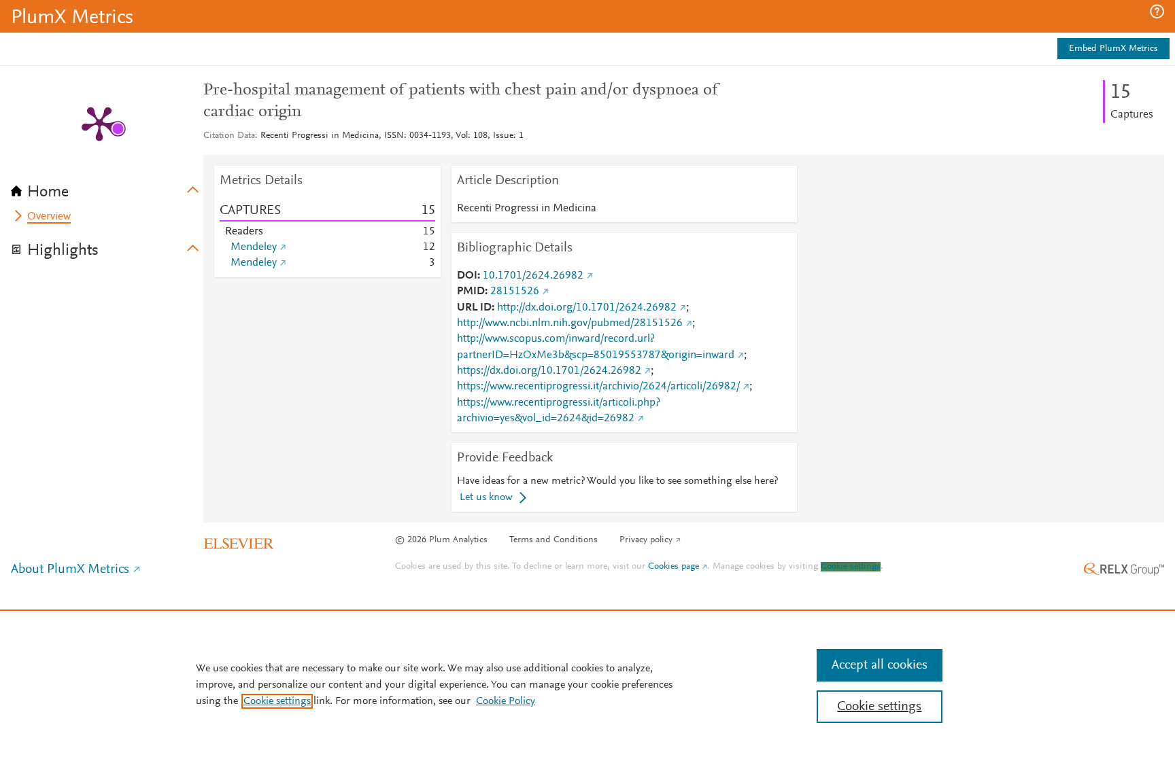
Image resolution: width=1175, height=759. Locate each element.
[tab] (107, 187)
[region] (587, 684)
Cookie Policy (505, 701)
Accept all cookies (879, 665)
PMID (471, 291)
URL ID (474, 307)
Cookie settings (851, 566)
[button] (1157, 11)
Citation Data (229, 136)
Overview (49, 216)
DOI (467, 275)
